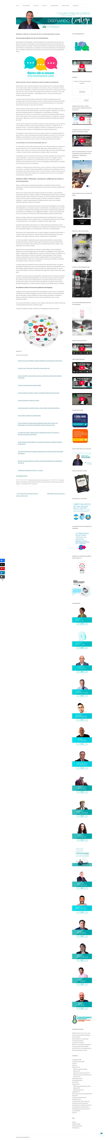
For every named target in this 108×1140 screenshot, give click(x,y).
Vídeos (73, 1112)
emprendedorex (24, 481)
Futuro (73, 1082)
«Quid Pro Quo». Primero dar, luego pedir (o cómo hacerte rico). (34, 368)
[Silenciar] (87, 353)
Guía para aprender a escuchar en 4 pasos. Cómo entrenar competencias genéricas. (39, 408)
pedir (53, 481)
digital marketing (76, 1038)
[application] (82, 349)
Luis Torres (74, 1042)
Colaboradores (54, 5)
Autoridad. (81, 1042)
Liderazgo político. (77, 1090)
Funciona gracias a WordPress (22, 1137)
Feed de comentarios (77, 1125)
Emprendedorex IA (76, 1078)
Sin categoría (75, 1110)
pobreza (57, 481)
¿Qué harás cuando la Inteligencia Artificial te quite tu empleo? (81, 1035)
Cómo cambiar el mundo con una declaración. (29, 415)
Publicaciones (65, 5)
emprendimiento (32, 481)
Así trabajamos (26, 5)
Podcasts (44, 5)
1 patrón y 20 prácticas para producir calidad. (29, 385)
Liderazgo (74, 1084)
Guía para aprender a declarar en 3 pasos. (28, 400)
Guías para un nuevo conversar (41, 480)
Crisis (73, 1063)
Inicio (17, 5)
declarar (18, 481)
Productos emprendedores (78, 1097)
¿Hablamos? (76, 5)
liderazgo (49, 481)
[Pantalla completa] (90, 353)
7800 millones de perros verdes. (56, 493)
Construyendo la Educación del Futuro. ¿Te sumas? (30, 470)
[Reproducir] (74, 353)
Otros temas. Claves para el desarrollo (81, 1093)
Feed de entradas (76, 1124)
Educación (31, 480)
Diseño (73, 1065)
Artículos (36, 5)
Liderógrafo (75, 1091)
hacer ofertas (43, 481)
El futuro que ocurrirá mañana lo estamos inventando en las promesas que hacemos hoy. (40, 360)
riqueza (18, 483)
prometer (61, 481)
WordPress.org (75, 1127)
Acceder (74, 1122)
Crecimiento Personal (77, 1061)
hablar (38, 481)
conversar (61, 480)
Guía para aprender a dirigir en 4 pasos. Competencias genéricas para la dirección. (38, 393)
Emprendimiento (76, 1080)
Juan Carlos (34, 483)
